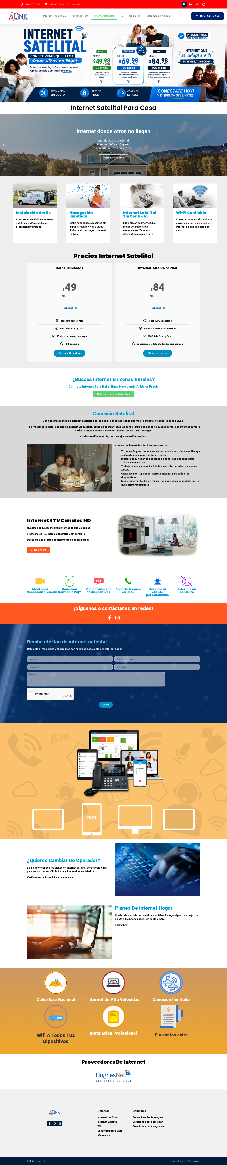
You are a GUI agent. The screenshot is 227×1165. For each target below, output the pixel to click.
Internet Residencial (54, 16)
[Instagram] (54, 1123)
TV (121, 16)
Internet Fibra (80, 16)
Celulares (134, 16)
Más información (157, 353)
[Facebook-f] (49, 1123)
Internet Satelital (104, 16)
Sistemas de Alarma (158, 16)
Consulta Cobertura (69, 353)
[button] (184, 4)
